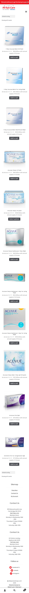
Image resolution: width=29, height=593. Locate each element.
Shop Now (15, 490)
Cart (22, 589)
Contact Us (14, 493)
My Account (14, 496)
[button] (27, 2)
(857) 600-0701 (14, 513)
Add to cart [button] (14, 57)
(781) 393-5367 (14, 542)
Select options (14, 219)
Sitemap (18, 587)
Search (14, 590)
